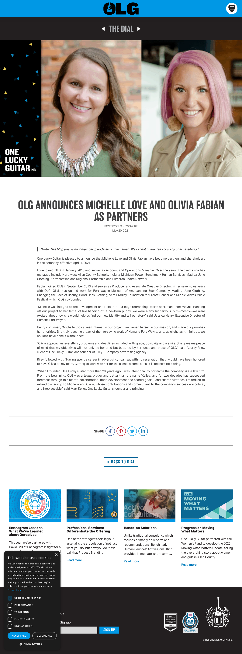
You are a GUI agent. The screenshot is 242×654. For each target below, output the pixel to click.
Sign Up (109, 630)
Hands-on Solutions (140, 528)
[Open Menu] (231, 8)
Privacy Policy (15, 590)
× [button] (56, 554)
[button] (32, 644)
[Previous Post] (103, 29)
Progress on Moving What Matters (197, 529)
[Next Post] (139, 29)
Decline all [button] (44, 635)
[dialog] (32, 600)
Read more (74, 560)
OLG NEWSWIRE (127, 226)
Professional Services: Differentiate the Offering (88, 529)
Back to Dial (123, 461)
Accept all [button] (19, 635)
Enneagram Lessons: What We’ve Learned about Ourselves (26, 531)
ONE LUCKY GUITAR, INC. (221, 640)
